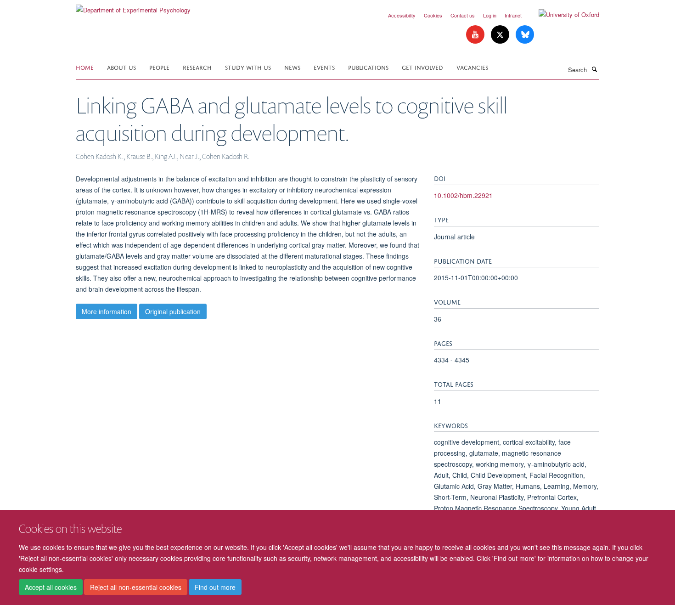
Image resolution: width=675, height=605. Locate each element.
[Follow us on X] (501, 34)
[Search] (594, 69)
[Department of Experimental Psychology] (133, 6)
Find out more (215, 587)
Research (197, 66)
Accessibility (402, 15)
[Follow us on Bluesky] (525, 34)
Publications (368, 66)
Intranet (513, 15)
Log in (489, 15)
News (292, 66)
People (159, 66)
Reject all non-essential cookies (135, 587)
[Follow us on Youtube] (476, 34)
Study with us (248, 66)
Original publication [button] (173, 311)
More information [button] (106, 311)
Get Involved (422, 66)
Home (85, 66)
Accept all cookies (51, 587)
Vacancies (472, 66)
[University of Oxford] (562, 14)
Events (324, 66)
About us (121, 66)
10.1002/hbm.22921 (463, 195)
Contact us (462, 15)
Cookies (433, 15)
